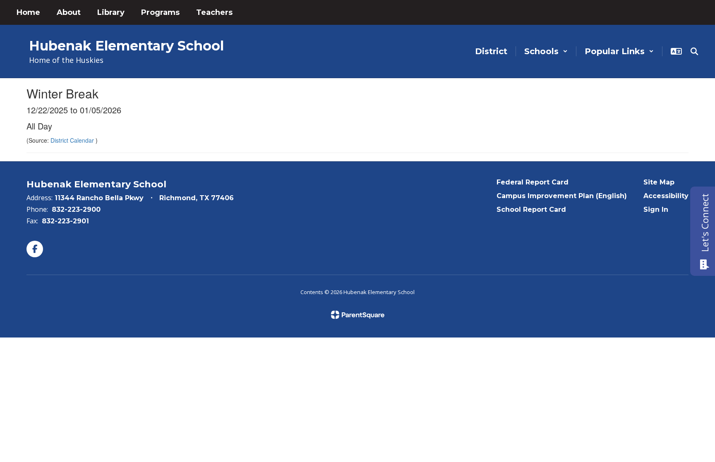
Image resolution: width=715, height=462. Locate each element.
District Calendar (73, 140)
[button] (546, 51)
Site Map (658, 182)
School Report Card (531, 209)
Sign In (655, 209)
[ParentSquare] (357, 315)
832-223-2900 (76, 209)
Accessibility (666, 196)
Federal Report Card (533, 182)
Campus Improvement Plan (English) (562, 196)
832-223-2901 (65, 221)
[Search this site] (694, 51)
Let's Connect (704, 223)
